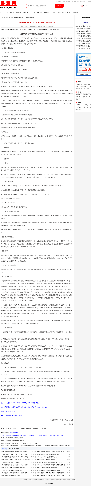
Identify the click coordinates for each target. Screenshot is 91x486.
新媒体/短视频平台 (68, 1)
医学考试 (85, 107)
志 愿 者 (85, 97)
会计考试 (85, 105)
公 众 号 (67, 12)
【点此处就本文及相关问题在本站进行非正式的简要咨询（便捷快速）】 (19, 435)
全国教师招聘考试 (18, 17)
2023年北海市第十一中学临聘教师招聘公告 (13, 467)
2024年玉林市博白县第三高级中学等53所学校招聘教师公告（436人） (56, 451)
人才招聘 (33, 480)
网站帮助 (43, 480)
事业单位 (85, 5)
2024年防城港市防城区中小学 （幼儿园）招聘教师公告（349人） (19, 454)
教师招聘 (46, 12)
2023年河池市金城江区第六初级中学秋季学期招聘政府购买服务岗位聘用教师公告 (59, 473)
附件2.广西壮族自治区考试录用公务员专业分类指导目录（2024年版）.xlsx (24, 407)
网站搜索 (82, 1)
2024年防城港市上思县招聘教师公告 (15, 440)
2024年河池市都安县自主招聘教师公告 (11, 462)
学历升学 (61, 12)
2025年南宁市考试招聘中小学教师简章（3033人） (14, 451)
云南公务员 (79, 84)
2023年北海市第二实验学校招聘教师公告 (12, 470)
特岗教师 (25, 12)
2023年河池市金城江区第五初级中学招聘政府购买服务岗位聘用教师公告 (21, 473)
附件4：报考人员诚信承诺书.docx (11, 415)
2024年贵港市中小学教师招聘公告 (14, 438)
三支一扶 (32, 12)
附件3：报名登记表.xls (8, 411)
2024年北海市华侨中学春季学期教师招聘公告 (49, 462)
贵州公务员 (87, 84)
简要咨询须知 (59, 480)
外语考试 (78, 107)
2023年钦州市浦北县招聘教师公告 (10, 475)
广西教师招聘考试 (29, 17)
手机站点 (74, 480)
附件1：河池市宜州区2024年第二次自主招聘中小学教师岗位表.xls (21, 403)
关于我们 (23, 480)
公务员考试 (10, 12)
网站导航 (76, 1)
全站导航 (75, 12)
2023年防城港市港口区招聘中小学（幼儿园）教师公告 (52, 475)
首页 (10, 17)
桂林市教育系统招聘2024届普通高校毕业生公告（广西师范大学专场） (56, 454)
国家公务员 (79, 88)
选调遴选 (53, 12)
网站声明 (38, 480)
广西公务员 (83, 86)
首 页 (1, 12)
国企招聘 (78, 99)
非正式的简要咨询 (50, 480)
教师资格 (78, 109)
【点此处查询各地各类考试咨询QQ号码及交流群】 (51, 435)
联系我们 (28, 480)
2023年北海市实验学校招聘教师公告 (47, 467)
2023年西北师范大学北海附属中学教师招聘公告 (50, 470)
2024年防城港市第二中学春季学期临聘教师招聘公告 (51, 465)
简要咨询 (58, 1)
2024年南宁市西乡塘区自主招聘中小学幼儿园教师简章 (16, 465)
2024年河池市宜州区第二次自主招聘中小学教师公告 (25, 443)
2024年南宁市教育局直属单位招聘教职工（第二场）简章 (16, 457)
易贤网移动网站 (86, 17)
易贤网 (51, 483)
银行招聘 (39, 12)
